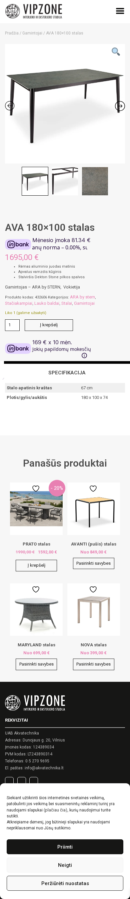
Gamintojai (32, 33)
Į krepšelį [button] (36, 565)
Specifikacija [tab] (67, 373)
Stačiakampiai (18, 303)
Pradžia (12, 33)
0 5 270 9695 (37, 761)
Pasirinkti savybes (93, 563)
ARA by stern (82, 296)
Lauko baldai (46, 303)
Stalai (66, 303)
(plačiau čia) (55, 809)
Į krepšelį (49, 324)
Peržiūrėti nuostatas (65, 883)
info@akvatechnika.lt (44, 768)
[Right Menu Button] (120, 12)
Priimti (65, 847)
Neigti (65, 865)
